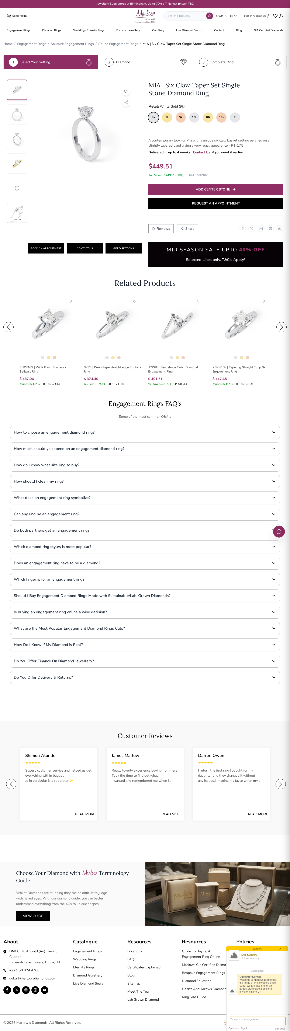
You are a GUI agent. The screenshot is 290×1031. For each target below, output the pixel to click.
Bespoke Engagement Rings (203, 973)
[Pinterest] (270, 228)
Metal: (166, 106)
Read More (85, 814)
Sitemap (133, 983)
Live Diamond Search (189, 30)
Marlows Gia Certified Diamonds (207, 964)
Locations (134, 951)
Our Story (158, 30)
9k (153, 117)
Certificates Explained (143, 967)
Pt (235, 117)
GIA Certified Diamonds (268, 30)
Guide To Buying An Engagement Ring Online (201, 954)
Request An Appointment (216, 203)
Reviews (163, 228)
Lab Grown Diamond (143, 999)
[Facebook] (242, 228)
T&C (191, 4)
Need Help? (19, 16)
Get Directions (123, 248)
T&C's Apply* (234, 259)
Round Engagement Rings (118, 44)
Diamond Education (196, 981)
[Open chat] (279, 532)
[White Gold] (42, 357)
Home (8, 44)
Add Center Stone (213, 189)
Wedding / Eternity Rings (88, 30)
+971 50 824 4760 (24, 970)
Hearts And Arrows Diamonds (205, 989)
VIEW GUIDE (33, 916)
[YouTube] (279, 228)
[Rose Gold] (54, 357)
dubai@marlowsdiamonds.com (32, 978)
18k (194, 117)
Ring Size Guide (194, 997)
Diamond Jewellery (128, 30)
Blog (239, 30)
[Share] (126, 102)
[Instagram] (261, 228)
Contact (219, 30)
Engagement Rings (18, 30)
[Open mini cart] (269, 16)
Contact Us (85, 248)
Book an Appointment (255, 15)
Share (189, 228)
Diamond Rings (51, 30)
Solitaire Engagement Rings (72, 44)
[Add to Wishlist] (126, 91)
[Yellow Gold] (48, 357)
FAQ (130, 959)
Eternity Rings (84, 967)
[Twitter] (251, 228)
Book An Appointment (46, 248)
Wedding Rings (85, 959)
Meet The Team (139, 991)
